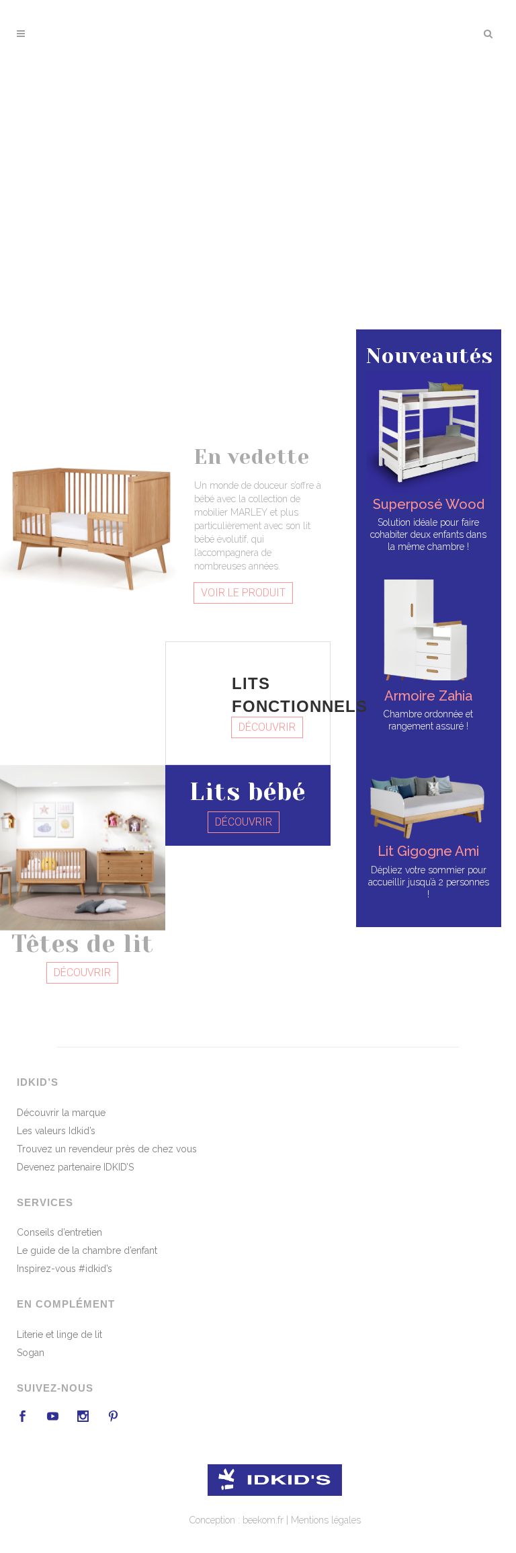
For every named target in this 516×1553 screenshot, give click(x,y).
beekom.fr (263, 1520)
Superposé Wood (428, 504)
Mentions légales (326, 1520)
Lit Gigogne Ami (428, 851)
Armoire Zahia (428, 696)
